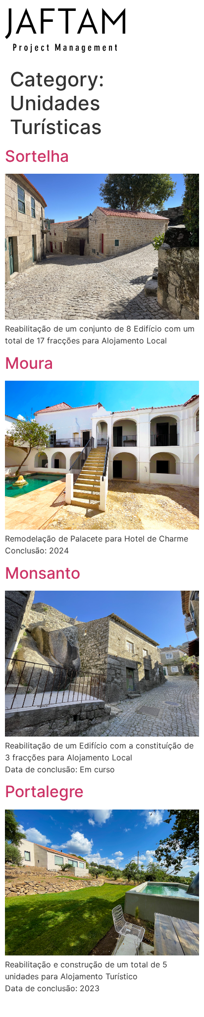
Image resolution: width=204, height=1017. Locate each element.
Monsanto (42, 573)
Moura (29, 363)
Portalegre (44, 791)
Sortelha (37, 156)
